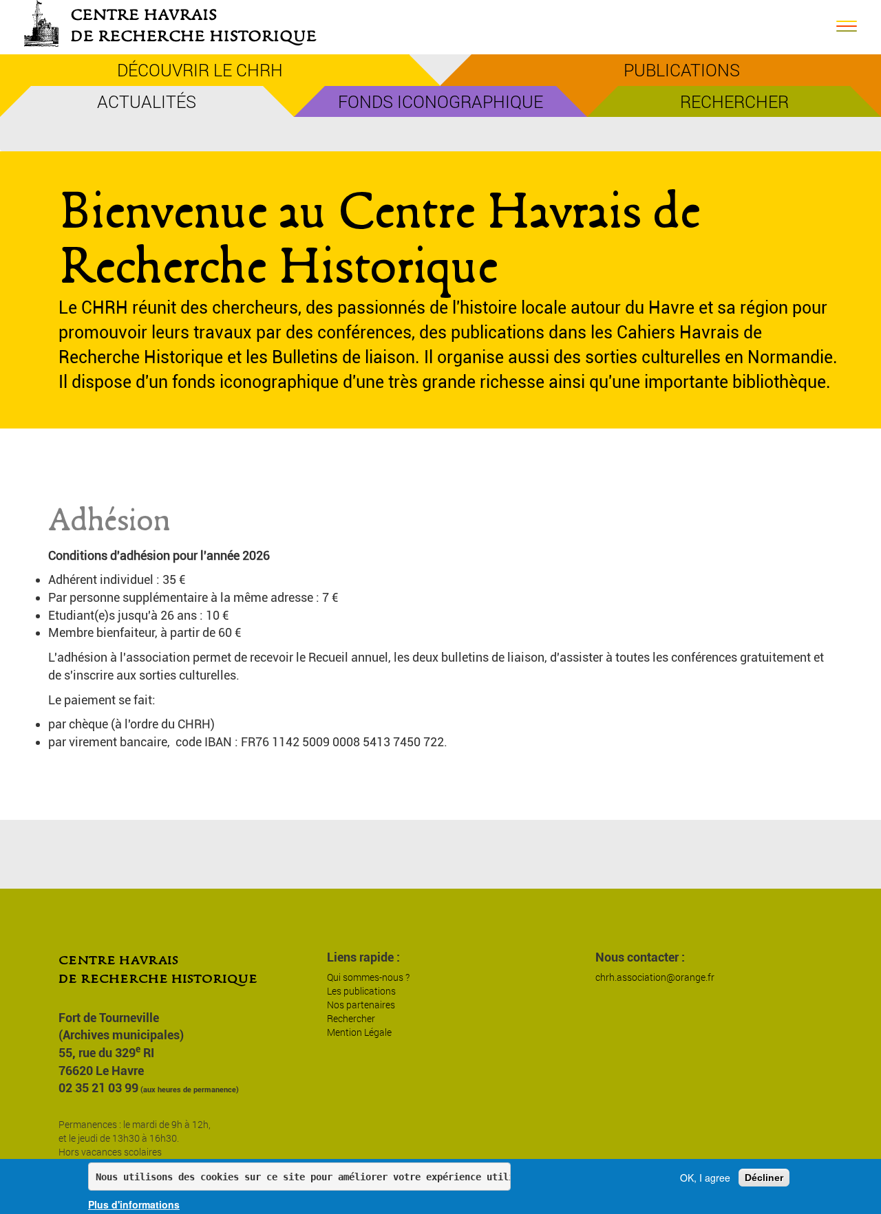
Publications (682, 69)
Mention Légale (359, 1032)
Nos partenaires (361, 1004)
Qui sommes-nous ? (368, 977)
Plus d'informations (134, 1204)
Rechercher (734, 101)
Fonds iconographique (440, 101)
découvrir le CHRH (200, 69)
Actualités (146, 101)
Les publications (361, 990)
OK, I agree (705, 1177)
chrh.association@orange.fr (654, 977)
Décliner (764, 1177)
